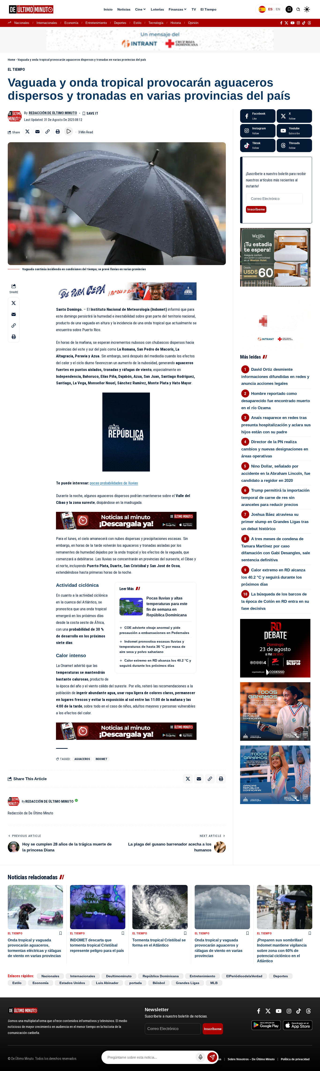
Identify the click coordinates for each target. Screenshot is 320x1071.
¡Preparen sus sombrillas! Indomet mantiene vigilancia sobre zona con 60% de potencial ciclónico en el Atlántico (282, 950)
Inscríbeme (256, 209)
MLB (214, 983)
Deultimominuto (119, 976)
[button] (298, 9)
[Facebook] (281, 22)
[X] (286, 22)
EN (278, 9)
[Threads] (309, 22)
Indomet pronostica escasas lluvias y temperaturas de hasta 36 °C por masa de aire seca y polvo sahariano (152, 647)
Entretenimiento (96, 23)
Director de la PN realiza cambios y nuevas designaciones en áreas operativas (274, 449)
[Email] (37, 131)
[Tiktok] (257, 145)
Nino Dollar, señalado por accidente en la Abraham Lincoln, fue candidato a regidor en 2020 (275, 473)
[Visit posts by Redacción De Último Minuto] (15, 116)
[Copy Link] (47, 131)
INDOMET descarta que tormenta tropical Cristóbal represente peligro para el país (97, 945)
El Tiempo (16, 69)
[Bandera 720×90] (126, 290)
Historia (176, 23)
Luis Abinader (107, 983)
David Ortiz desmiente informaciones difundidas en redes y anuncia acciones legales (275, 376)
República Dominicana (161, 976)
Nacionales (21, 23)
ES (270, 9)
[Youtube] (294, 131)
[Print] (57, 131)
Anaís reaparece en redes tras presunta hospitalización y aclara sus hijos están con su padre (276, 425)
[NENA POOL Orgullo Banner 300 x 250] (275, 774)
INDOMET (101, 759)
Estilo (137, 23)
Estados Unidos (72, 983)
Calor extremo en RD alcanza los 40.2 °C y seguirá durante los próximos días (273, 577)
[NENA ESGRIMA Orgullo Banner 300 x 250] (275, 711)
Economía (71, 23)
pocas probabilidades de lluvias (114, 483)
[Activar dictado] (200, 1057)
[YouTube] (292, 22)
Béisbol (159, 983)
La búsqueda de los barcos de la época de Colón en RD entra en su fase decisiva (275, 601)
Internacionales (47, 23)
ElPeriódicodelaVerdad (244, 976)
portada (135, 983)
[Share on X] (27, 131)
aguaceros (82, 759)
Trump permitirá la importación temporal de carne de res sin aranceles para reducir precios (275, 497)
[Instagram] (298, 22)
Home (11, 59)
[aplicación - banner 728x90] (126, 520)
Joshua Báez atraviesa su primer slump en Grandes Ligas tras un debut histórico (275, 521)
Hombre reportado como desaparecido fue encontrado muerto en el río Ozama (275, 400)
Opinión (193, 23)
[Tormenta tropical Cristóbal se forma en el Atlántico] (160, 907)
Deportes (120, 23)
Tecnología (156, 23)
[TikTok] (303, 22)
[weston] (275, 257)
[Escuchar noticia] (68, 131)
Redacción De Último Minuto (53, 113)
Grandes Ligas (187, 983)
